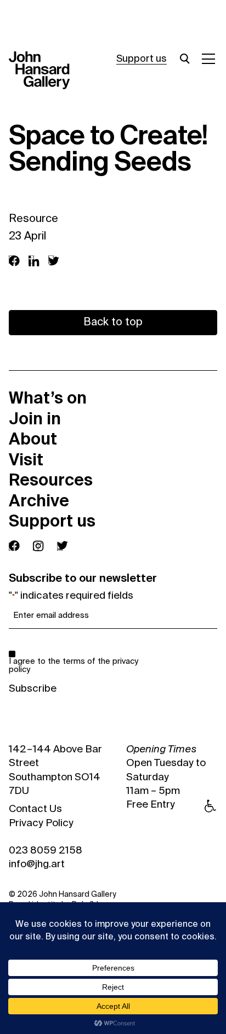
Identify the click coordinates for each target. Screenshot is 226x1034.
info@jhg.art (37, 864)
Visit (26, 459)
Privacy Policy (41, 823)
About (33, 439)
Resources (51, 480)
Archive (39, 500)
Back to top (113, 322)
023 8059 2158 (45, 851)
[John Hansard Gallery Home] (44, 70)
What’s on (48, 398)
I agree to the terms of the (73, 665)
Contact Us (35, 809)
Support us (141, 59)
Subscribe (32, 689)
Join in (35, 418)
